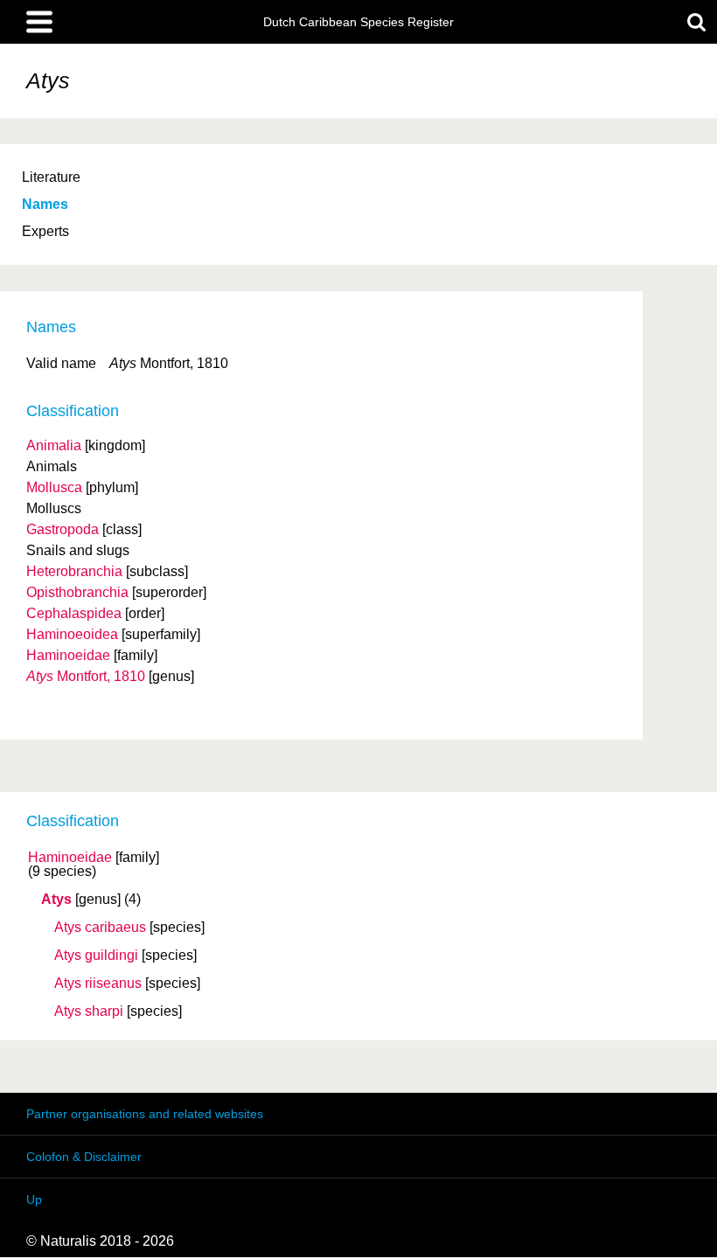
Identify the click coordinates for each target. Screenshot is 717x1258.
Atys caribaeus (100, 928)
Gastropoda (62, 529)
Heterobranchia (74, 571)
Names (45, 204)
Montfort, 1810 (85, 676)
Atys (56, 900)
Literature (51, 177)
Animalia (53, 445)
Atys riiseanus (98, 983)
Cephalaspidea (74, 613)
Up (34, 1199)
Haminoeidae (70, 858)
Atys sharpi (88, 1011)
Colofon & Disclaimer (84, 1157)
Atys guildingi (96, 956)
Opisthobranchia (77, 592)
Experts (45, 231)
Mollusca (54, 487)
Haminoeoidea (72, 634)
